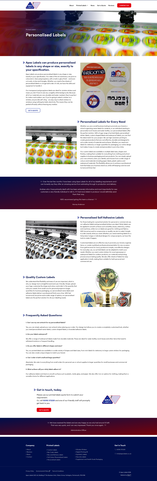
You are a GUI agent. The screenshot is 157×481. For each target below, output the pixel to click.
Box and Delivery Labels (55, 455)
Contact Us (124, 5)
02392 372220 (120, 449)
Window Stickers (81, 449)
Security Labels (81, 457)
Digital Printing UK (82, 452)
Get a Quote (101, 5)
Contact (29, 457)
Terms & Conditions (58, 471)
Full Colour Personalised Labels (58, 457)
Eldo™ (129, 475)
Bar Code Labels (53, 452)
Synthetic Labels (81, 454)
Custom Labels (52, 450)
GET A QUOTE (33, 110)
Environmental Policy (42, 471)
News (93, 5)
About (71, 5)
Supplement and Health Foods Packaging (89, 459)
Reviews (111, 5)
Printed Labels (81, 5)
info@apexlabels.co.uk (123, 454)
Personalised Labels (54, 460)
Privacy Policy (30, 471)
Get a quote (44, 410)
